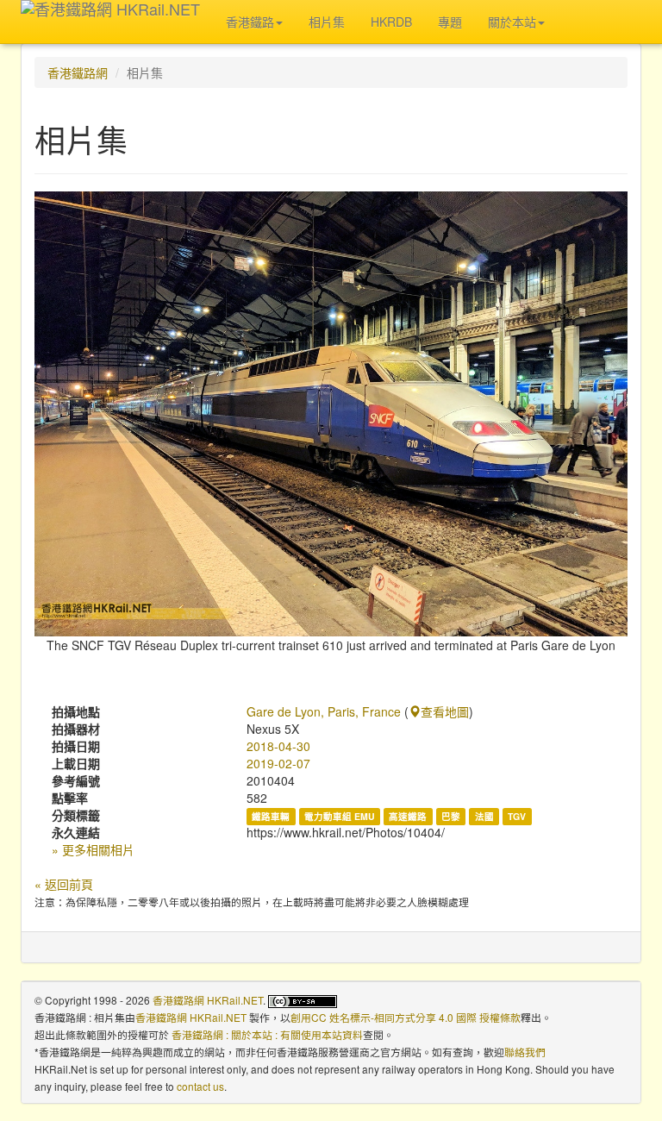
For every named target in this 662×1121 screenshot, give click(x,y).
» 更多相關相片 (93, 849)
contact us (200, 1086)
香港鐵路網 (77, 72)
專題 (450, 21)
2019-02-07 (278, 763)
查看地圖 (445, 711)
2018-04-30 (278, 746)
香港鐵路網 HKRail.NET (208, 1000)
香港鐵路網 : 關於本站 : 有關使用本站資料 (267, 1034)
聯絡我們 (525, 1051)
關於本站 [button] (512, 21)
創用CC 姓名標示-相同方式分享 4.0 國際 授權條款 (405, 1017)
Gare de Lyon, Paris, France (324, 711)
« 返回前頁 (63, 883)
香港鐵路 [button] (250, 21)
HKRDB (391, 21)
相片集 (327, 21)
